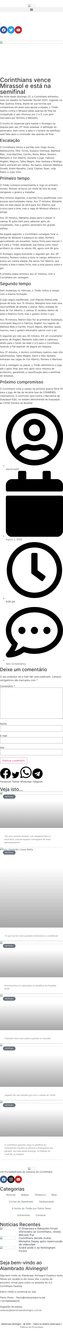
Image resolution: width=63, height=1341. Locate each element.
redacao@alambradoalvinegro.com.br (21, 1310)
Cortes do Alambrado (21, 1201)
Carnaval (41, 1215)
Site (2, 747)
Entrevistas (24, 1215)
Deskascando (46, 1201)
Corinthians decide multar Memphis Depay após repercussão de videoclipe (41, 1241)
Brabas (25, 1194)
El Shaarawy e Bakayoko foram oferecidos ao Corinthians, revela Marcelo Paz (40, 1231)
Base (54, 1194)
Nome (3, 724)
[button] (31, 9)
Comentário (7, 686)
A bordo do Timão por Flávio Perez (31, 1208)
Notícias (10, 1194)
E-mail (3, 736)
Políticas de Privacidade (31, 1327)
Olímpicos (40, 1194)
